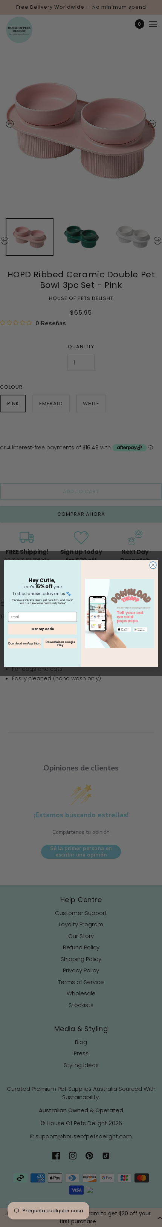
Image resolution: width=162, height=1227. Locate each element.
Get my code (42, 629)
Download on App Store (24, 643)
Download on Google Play (60, 643)
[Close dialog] (153, 565)
